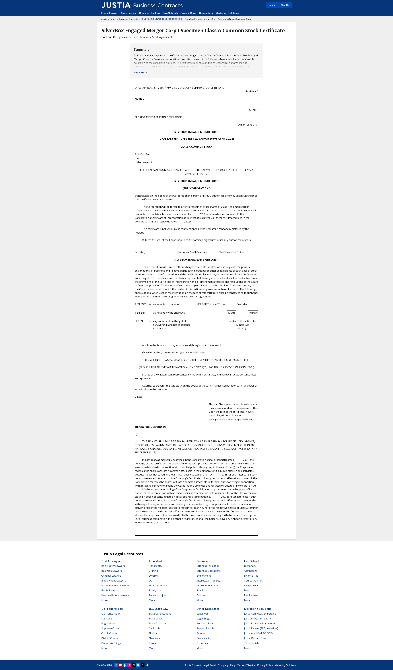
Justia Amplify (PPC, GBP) (258, 633)
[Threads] (134, 665)
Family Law (155, 590)
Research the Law (149, 13)
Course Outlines (253, 580)
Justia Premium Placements (259, 623)
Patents (200, 633)
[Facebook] (125, 665)
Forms (113, 19)
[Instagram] (129, 665)
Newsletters (206, 13)
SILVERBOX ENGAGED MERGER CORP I (161, 19)
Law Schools (170, 13)
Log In (272, 5)
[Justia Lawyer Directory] (147, 665)
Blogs (247, 590)
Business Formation (208, 566)
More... (105, 600)
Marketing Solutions (227, 13)
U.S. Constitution (111, 613)
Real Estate (202, 590)
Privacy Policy (265, 665)
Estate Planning (158, 585)
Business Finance (139, 37)
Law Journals (251, 585)
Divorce (153, 575)
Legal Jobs (202, 613)
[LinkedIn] (116, 665)
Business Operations (208, 570)
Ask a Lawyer (129, 13)
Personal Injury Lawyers (115, 595)
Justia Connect (193, 665)
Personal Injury (158, 595)
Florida (153, 633)
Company (223, 665)
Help (232, 665)
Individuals (156, 561)
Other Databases (208, 609)
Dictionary (250, 566)
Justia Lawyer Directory (257, 618)
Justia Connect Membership (260, 613)
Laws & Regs (188, 13)
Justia (104, 19)
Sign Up (285, 5)
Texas (152, 643)
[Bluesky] (138, 665)
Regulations (108, 623)
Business (202, 561)
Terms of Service (246, 665)
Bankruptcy (155, 566)
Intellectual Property (208, 580)
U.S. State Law (158, 609)
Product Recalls (205, 628)
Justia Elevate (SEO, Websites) (261, 628)
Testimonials (251, 643)
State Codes (156, 618)
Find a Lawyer (109, 13)
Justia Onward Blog (255, 638)
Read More (140, 72)
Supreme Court (110, 628)
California (154, 628)
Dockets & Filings (111, 643)
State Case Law (157, 623)
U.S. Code (106, 618)
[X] (142, 665)
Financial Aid (251, 575)
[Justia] (115, 5)
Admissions (250, 570)
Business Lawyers (111, 570)
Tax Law (201, 595)
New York (154, 638)
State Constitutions (160, 613)
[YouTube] (120, 665)
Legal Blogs (203, 618)
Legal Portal (209, 665)
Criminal (153, 570)
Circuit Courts (109, 633)
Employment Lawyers (113, 580)
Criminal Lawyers (111, 575)
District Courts (109, 638)
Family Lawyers (110, 590)
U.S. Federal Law (112, 609)
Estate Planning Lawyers (115, 585)
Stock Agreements (162, 37)
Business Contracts (128, 19)
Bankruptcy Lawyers (113, 566)
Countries (202, 643)
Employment (203, 575)
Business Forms (205, 623)
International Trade (207, 585)
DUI (151, 580)
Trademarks (203, 638)
